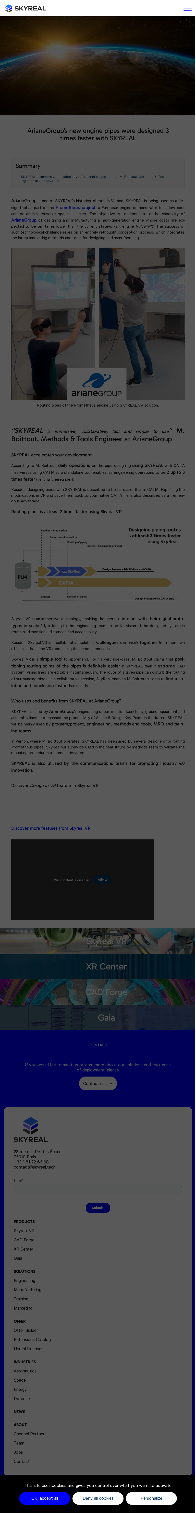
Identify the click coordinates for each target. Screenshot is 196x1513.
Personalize (151, 1498)
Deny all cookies (98, 1498)
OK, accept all (44, 1498)
